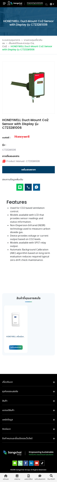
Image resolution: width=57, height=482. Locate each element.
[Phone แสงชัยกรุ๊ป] (20, 463)
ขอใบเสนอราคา (28, 169)
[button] (51, 4)
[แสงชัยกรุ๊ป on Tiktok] (42, 463)
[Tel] (28, 186)
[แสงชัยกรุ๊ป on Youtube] (36, 463)
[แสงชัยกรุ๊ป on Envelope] (14, 463)
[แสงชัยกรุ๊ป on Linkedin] (31, 463)
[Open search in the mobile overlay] (46, 4)
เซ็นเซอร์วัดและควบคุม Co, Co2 (18, 45)
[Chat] (36, 186)
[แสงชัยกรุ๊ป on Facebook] (25, 463)
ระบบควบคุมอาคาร (11, 40)
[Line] (20, 186)
